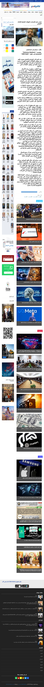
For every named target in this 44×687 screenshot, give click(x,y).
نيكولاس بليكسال (7, 191)
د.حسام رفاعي (4, 219)
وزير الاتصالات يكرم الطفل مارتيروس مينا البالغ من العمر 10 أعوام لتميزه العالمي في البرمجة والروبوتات (19, 608)
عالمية (21, 12)
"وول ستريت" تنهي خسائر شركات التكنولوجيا (33, 219)
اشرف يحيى (4, 200)
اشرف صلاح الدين (12, 230)
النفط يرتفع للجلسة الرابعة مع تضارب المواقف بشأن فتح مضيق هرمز (29, 409)
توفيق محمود (12, 171)
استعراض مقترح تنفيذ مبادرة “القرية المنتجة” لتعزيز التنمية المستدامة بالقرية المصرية (29, 369)
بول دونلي (8, 200)
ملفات (32, 12)
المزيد (41, 15)
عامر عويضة (8, 210)
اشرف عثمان (8, 161)
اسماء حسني (12, 150)
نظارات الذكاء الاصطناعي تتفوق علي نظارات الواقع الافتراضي (31, 262)
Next (13, 313)
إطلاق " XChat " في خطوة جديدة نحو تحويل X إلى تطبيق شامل (30, 497)
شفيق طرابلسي (3, 191)
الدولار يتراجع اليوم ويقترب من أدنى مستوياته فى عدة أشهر (31, 428)
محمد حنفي (8, 131)
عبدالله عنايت (12, 200)
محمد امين (4, 210)
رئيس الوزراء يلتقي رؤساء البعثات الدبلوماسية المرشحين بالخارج (30, 389)
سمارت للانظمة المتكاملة (10, 684)
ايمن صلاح (12, 131)
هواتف (29, 12)
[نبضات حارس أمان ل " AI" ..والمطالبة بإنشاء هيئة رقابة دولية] (8, 32)
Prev (3, 313)
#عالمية (42, 661)
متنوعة (17, 12)
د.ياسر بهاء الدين (4, 121)
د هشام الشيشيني (7, 172)
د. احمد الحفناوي (3, 150)
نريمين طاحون (12, 210)
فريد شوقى (8, 120)
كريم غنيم (4, 161)
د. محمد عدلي (8, 151)
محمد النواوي (4, 131)
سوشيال (25, 12)
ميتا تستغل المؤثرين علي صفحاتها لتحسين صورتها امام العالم (31, 322)
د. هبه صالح (8, 140)
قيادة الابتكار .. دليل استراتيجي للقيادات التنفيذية (8, 320)
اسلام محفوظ (3, 171)
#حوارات (41, 670)
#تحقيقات (41, 650)
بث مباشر (6, 12)
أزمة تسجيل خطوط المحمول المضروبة (30, 596)
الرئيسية (40, 12)
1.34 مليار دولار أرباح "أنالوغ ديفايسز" (35, 241)
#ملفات (41, 653)
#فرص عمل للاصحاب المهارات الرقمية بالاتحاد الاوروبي (29, 191)
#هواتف (41, 656)
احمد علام (12, 182)
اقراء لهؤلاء (12, 111)
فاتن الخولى (12, 120)
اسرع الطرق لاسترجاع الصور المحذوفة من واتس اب (32, 540)
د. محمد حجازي (12, 162)
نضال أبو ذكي (8, 220)
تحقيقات (36, 12)
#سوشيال (41, 659)
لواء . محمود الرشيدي (3, 141)
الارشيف (2, 25)
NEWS (14, 12)
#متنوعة (41, 664)
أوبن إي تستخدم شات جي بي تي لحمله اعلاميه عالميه (32, 448)
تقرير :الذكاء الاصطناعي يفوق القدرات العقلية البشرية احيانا (31, 302)
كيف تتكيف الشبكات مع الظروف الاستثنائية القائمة (32, 547)
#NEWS (41, 667)
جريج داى (12, 219)
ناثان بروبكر (8, 182)
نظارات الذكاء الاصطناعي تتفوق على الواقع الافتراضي (32, 282)
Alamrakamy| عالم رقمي (22, 684)
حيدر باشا (12, 191)
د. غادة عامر (12, 140)
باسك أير (4, 182)
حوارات (10, 12)
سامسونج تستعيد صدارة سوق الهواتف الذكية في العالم (32, 478)
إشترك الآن (8, 272)
